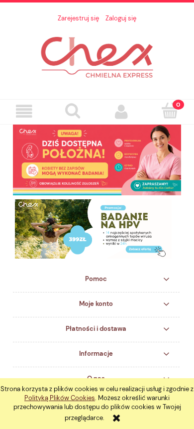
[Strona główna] (97, 55)
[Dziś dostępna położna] (97, 159)
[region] (97, 229)
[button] (24, 111)
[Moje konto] (121, 111)
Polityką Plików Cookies (59, 398)
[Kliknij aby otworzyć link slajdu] (97, 229)
